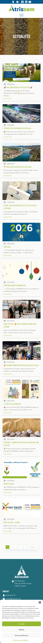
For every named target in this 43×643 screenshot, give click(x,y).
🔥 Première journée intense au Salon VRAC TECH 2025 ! (21, 365)
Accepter (21, 624)
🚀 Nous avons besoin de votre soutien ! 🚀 (18, 87)
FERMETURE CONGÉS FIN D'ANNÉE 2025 (15, 285)
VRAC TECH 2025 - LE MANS (12, 522)
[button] (40, 602)
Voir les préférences (21, 635)
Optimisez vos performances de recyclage (17, 128)
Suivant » (33, 547)
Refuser (21, 630)
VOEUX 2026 (7, 247)
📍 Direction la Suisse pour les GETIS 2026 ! (18, 167)
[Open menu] (21, 15)
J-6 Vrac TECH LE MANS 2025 (12, 404)
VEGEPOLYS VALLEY (9, 484)
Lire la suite (7, 98)
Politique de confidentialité (20, 640)
